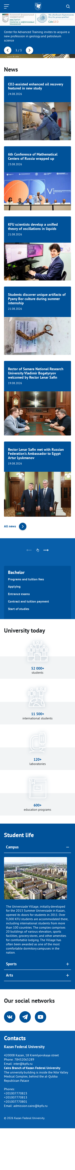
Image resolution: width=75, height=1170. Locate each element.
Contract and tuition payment (28, 602)
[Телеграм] (25, 1017)
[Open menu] (7, 6)
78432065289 (24, 1059)
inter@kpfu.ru (23, 1064)
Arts (9, 975)
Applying (14, 587)
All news (10, 526)
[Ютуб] (40, 1017)
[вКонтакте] (9, 1017)
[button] (7, 50)
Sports (11, 963)
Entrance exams (19, 594)
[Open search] (68, 6)
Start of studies (18, 609)
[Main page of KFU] (38, 6)
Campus (12, 847)
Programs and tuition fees (26, 579)
